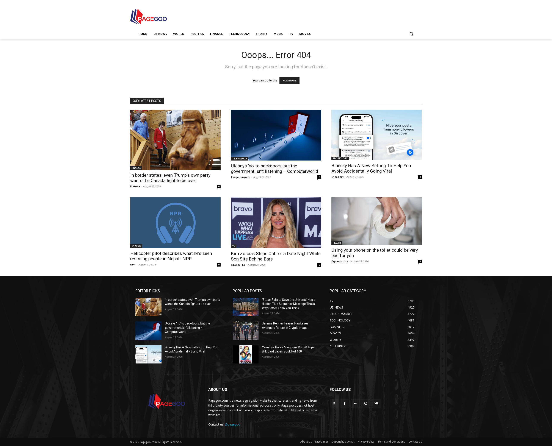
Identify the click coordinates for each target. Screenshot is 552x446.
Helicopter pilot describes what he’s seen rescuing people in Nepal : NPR (171, 256)
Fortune (135, 186)
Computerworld (240, 177)
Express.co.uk (339, 261)
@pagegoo (232, 424)
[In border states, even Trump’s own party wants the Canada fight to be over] (175, 140)
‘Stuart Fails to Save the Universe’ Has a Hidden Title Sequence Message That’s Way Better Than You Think (288, 304)
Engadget (337, 176)
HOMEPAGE (289, 80)
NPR (132, 264)
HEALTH (337, 242)
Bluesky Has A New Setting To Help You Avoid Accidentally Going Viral (371, 168)
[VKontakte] (376, 403)
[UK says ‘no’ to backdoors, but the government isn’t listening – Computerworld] (276, 135)
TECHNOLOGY (239, 158)
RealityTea (238, 264)
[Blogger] (334, 403)
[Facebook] (344, 403)
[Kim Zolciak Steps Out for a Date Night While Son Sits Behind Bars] (276, 222)
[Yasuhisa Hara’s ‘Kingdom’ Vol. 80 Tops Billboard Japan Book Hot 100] (246, 354)
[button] (411, 34)
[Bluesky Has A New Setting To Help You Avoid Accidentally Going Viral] (376, 135)
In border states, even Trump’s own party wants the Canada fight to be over (170, 178)
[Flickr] (355, 403)
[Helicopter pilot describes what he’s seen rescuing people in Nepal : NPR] (175, 222)
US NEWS (136, 246)
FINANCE (136, 167)
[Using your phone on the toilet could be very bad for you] (376, 221)
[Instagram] (366, 403)
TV (233, 246)
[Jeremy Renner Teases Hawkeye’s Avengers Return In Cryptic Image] (246, 330)
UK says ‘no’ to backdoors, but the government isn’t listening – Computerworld (274, 168)
